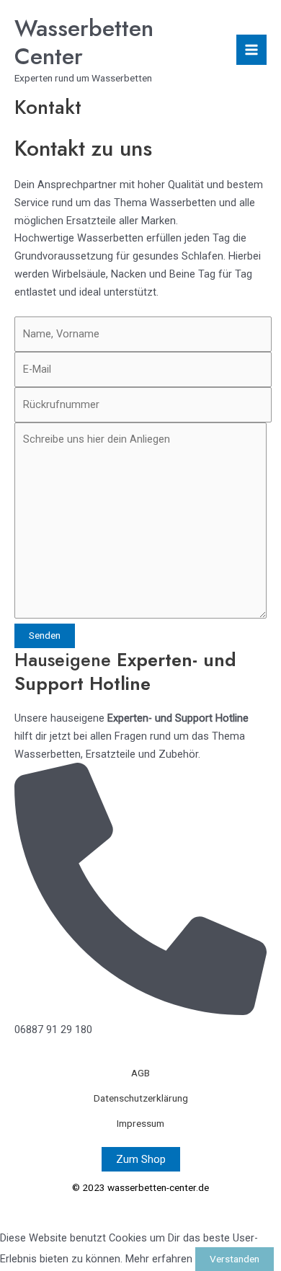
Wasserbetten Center (83, 42)
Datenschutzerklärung (141, 1098)
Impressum (140, 1123)
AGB (140, 1073)
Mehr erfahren (158, 1258)
